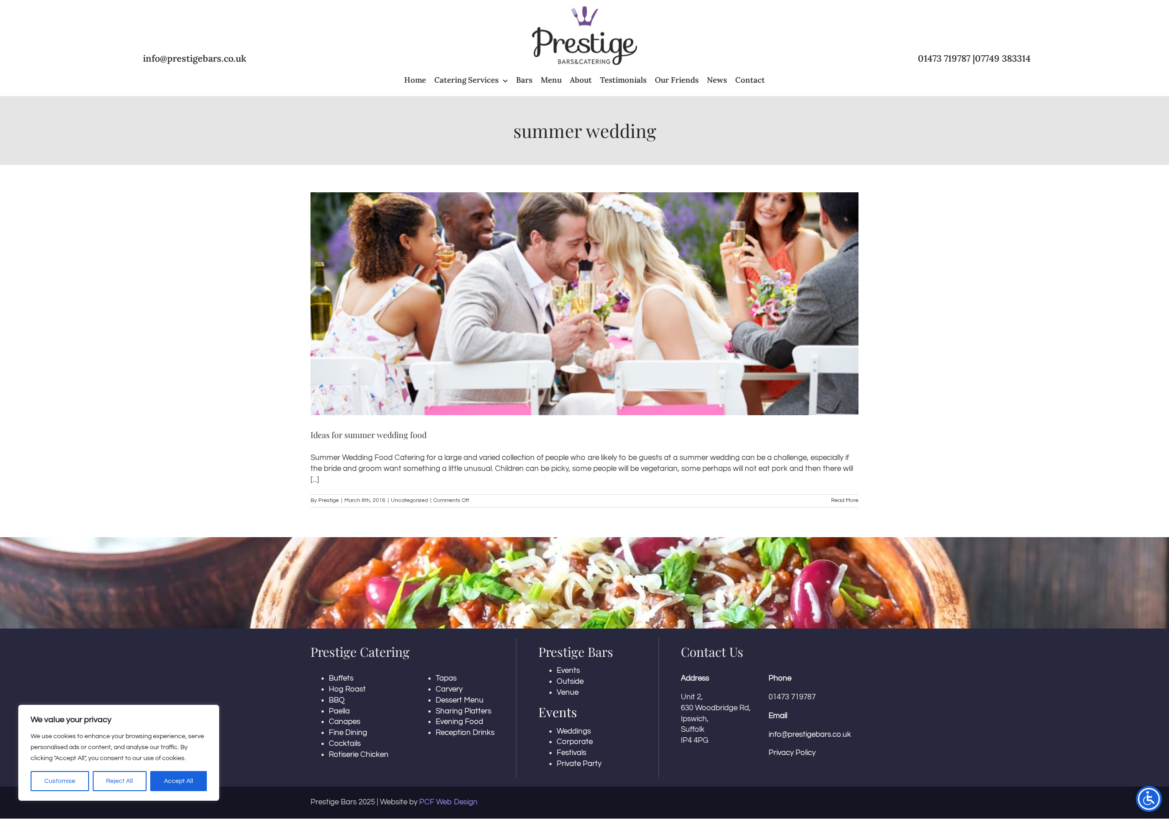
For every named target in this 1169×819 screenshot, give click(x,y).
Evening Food (459, 722)
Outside (570, 681)
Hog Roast (347, 689)
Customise (59, 781)
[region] (118, 753)
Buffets (341, 678)
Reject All (119, 781)
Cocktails (345, 744)
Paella (339, 711)
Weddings (574, 731)
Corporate (575, 742)
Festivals (571, 753)
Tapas (446, 678)
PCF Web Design (448, 802)
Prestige (328, 500)
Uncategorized (409, 500)
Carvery (449, 689)
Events (568, 670)
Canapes (344, 722)
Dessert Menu (460, 700)
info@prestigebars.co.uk (195, 58)
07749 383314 (1003, 58)
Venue (568, 692)
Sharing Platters (463, 711)
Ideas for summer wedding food (369, 434)
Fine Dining (348, 733)
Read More (844, 500)
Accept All (178, 781)
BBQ (337, 700)
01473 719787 (944, 58)
